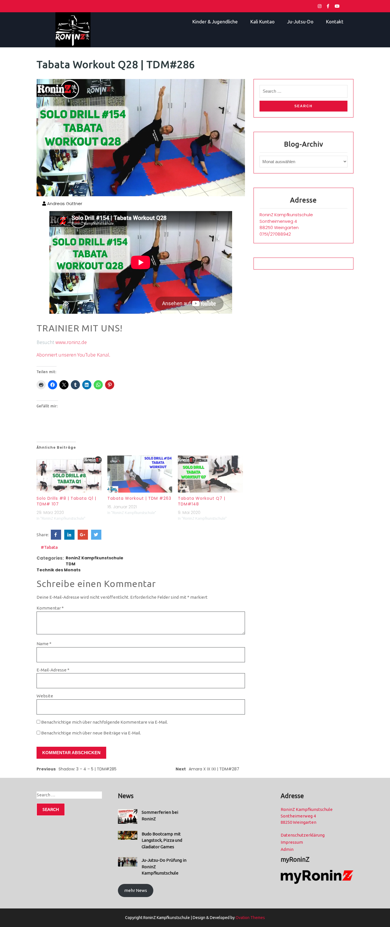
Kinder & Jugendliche (215, 21)
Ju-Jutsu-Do (300, 21)
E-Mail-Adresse (53, 669)
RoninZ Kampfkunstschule (94, 558)
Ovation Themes (250, 917)
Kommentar (50, 608)
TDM (70, 564)
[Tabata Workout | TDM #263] (139, 474)
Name (44, 643)
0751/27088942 (275, 234)
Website (45, 695)
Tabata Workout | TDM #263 (139, 498)
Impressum (292, 842)
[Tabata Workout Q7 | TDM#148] (210, 474)
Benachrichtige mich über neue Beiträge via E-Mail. (91, 732)
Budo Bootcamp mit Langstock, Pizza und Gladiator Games (162, 840)
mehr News (135, 890)
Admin (287, 849)
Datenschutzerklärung (303, 835)
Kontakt (334, 21)
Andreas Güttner (64, 204)
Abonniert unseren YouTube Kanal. (73, 354)
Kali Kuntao (262, 21)
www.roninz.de (71, 342)
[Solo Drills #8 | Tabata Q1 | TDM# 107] (69, 474)
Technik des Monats (59, 570)
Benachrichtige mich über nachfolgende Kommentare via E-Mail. (104, 722)
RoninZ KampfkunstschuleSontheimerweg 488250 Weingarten (286, 221)
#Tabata (49, 547)
